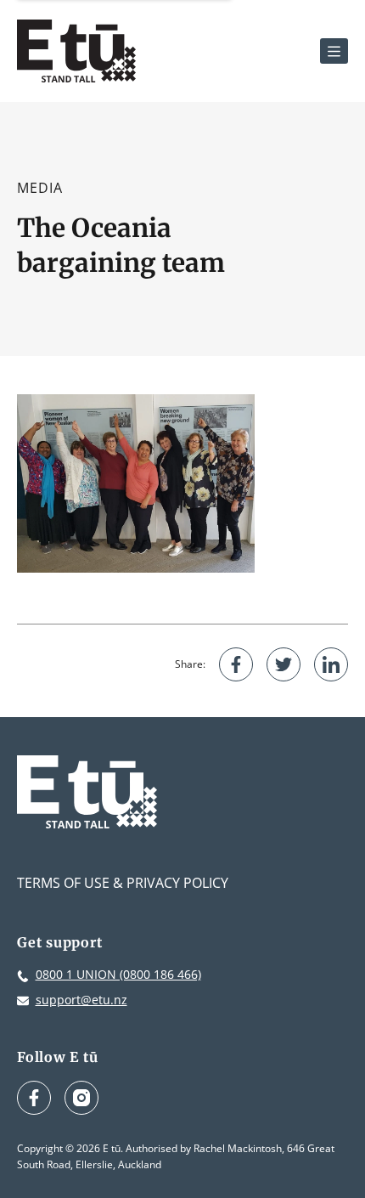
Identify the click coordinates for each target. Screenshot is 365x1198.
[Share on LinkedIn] (331, 664)
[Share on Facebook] (236, 664)
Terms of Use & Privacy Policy (122, 882)
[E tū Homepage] (76, 51)
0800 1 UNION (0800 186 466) (118, 974)
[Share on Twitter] (283, 664)
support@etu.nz (81, 1000)
